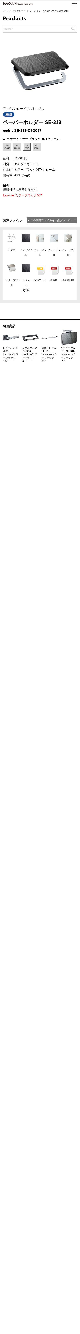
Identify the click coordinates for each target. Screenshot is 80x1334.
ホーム (6, 11)
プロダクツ (18, 11)
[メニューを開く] (74, 3)
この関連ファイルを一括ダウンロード (53, 220)
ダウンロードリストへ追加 (25, 108)
